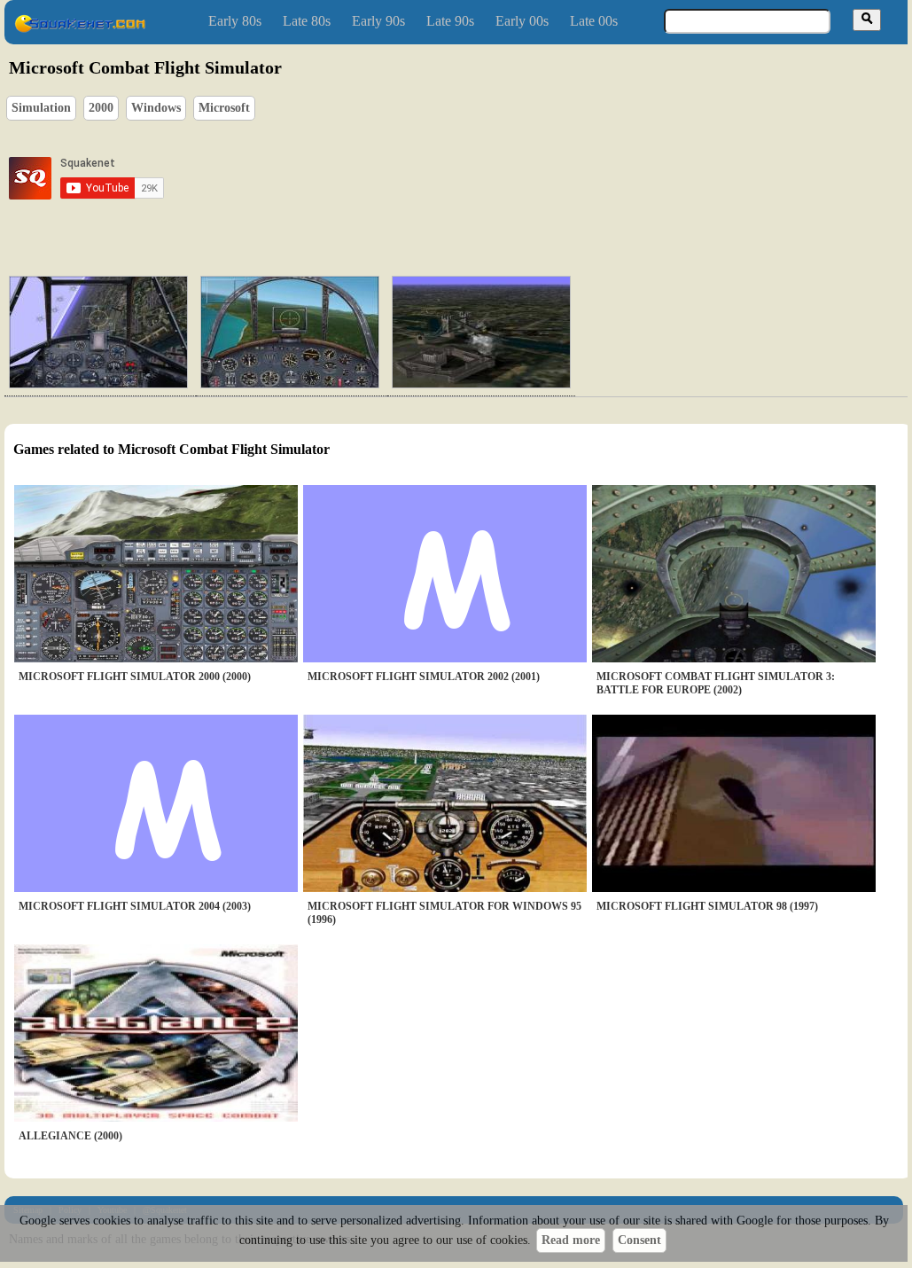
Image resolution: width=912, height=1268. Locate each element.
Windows (156, 107)
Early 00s (522, 20)
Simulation (41, 107)
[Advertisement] (508, 178)
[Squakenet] (79, 28)
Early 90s (378, 20)
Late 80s (307, 20)
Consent (639, 1240)
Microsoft (224, 107)
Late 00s (594, 20)
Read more (571, 1240)
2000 (101, 107)
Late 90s (450, 20)
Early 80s (234, 20)
